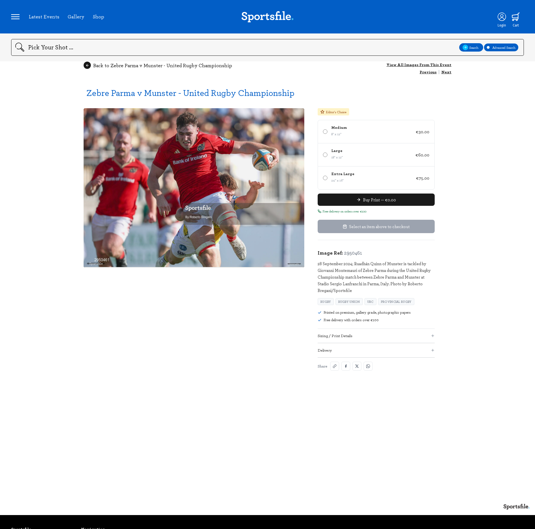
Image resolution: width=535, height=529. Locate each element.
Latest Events (44, 16)
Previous (428, 72)
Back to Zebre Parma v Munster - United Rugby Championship (162, 65)
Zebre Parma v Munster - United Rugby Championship (190, 92)
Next (446, 72)
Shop (98, 16)
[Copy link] (334, 366)
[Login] (501, 17)
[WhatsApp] (368, 366)
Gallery (76, 16)
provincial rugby (396, 301)
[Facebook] (345, 366)
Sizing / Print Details (335, 335)
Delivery (325, 350)
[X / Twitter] (356, 366)
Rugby (325, 301)
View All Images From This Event (418, 64)
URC (370, 301)
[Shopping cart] (515, 17)
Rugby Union (349, 301)
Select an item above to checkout (379, 226)
